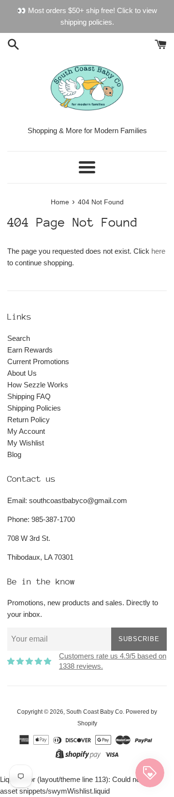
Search (18, 338)
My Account (26, 431)
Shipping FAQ (29, 396)
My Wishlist (25, 443)
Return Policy (28, 419)
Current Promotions (38, 361)
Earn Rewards (30, 350)
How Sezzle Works (37, 385)
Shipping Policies (34, 408)
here (158, 251)
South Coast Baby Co (94, 711)
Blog (14, 454)
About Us (22, 373)
